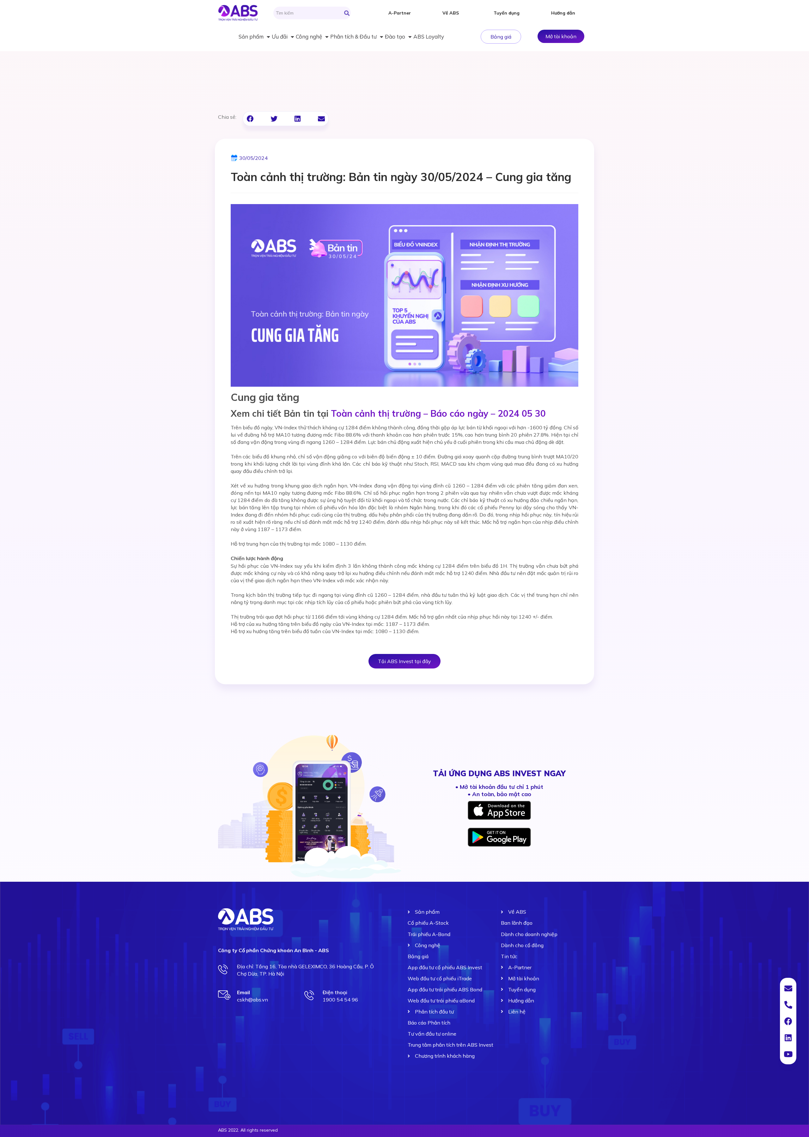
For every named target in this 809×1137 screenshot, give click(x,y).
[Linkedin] (788, 1037)
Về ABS (450, 13)
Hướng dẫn (563, 13)
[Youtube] (788, 1054)
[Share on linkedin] (297, 119)
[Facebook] (788, 1021)
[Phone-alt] (788, 1004)
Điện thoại (335, 992)
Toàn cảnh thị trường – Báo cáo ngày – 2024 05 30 (438, 413)
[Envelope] (788, 988)
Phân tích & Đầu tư (353, 36)
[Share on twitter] (274, 119)
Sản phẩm (251, 36)
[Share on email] (321, 119)
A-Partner (399, 13)
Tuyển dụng (507, 13)
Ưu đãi (280, 36)
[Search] (347, 13)
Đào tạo (395, 36)
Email (243, 992)
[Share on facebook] (250, 119)
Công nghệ (309, 36)
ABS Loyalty (428, 36)
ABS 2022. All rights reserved (248, 1130)
